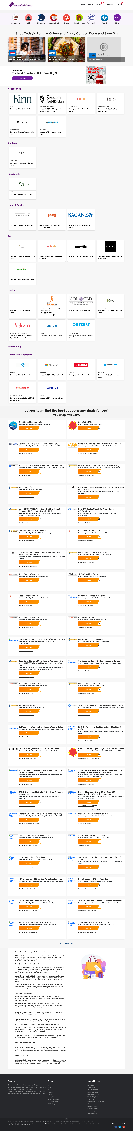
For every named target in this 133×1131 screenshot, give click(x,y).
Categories (109, 5)
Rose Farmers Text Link (88, 617)
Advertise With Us (53, 1101)
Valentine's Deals (92, 1113)
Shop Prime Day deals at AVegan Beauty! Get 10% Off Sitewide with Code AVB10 (40, 771)
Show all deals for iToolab (25, 475)
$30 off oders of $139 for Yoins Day (93, 922)
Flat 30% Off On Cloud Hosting (32, 531)
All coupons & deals (66, 943)
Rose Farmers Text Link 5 (30, 617)
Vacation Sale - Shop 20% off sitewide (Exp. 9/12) (40, 814)
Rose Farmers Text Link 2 (30, 574)
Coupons (99, 5)
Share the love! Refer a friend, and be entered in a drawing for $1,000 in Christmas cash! (100, 771)
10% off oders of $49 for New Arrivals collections (40, 879)
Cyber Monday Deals (93, 1094)
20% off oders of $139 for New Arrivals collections (100, 901)
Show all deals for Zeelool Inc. (25, 453)
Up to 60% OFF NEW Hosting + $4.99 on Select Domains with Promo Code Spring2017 (39, 510)
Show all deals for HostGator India (86, 475)
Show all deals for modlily (84, 845)
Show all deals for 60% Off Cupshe (27, 806)
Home (83, 5)
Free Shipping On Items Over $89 (93, 814)
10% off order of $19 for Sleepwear (34, 835)
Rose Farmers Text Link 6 (30, 683)
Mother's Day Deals (92, 1111)
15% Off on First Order (88, 574)
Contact (50, 1094)
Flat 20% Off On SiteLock (89, 683)
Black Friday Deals (92, 1092)
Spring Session (91, 1087)
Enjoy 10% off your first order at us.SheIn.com (39, 749)
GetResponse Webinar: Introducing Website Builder (41, 727)
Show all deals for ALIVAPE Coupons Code (88, 740)
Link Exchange (52, 1104)
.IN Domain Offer (26, 487)
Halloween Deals (92, 1106)
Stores (90, 5)
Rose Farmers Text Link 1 (89, 531)
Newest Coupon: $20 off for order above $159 (39, 444)
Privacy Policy (51, 1097)
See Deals (22, 78)
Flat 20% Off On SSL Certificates (92, 552)
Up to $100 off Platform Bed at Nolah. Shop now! (99, 444)
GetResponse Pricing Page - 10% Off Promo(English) (42, 639)
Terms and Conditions (54, 1099)
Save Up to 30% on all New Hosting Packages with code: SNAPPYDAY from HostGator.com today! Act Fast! (41, 663)
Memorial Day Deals (92, 1108)
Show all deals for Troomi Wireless (86, 784)
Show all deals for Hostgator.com (26, 522)
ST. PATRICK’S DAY (92, 1090)
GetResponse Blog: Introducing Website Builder (99, 661)
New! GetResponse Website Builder (93, 596)
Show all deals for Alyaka (84, 584)
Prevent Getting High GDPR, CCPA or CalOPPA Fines (101, 749)
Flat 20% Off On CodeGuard (90, 639)
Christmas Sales (92, 1104)
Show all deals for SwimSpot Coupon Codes (29, 823)
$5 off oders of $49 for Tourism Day (34, 901)
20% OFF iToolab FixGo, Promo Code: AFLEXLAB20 (41, 465)
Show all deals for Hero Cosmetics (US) (87, 501)
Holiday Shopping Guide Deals (95, 1101)
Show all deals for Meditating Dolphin (27, 432)
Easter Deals (90, 1085)
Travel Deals (90, 1099)
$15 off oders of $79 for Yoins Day (93, 879)
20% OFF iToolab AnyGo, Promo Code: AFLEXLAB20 (101, 705)
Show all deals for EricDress (84, 823)
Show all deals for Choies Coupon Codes (87, 871)
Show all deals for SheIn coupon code (27, 758)
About (49, 1087)
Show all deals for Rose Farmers (85, 540)
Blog (49, 1085)
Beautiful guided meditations (31, 422)
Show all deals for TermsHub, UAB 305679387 (89, 432)
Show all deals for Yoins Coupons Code (28, 845)
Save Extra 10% (85, 422)
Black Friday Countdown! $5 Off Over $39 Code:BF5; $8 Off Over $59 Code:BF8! (96, 793)
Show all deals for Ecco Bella (25, 784)
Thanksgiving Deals (92, 1097)
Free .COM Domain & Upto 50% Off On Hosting (98, 465)
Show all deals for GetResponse (85, 605)
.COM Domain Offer (27, 705)
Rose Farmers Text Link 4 (30, 596)
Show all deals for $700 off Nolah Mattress (88, 453)
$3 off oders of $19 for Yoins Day (33, 857)
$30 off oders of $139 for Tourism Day (35, 922)
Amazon (120, 5)
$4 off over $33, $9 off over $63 (92, 835)
